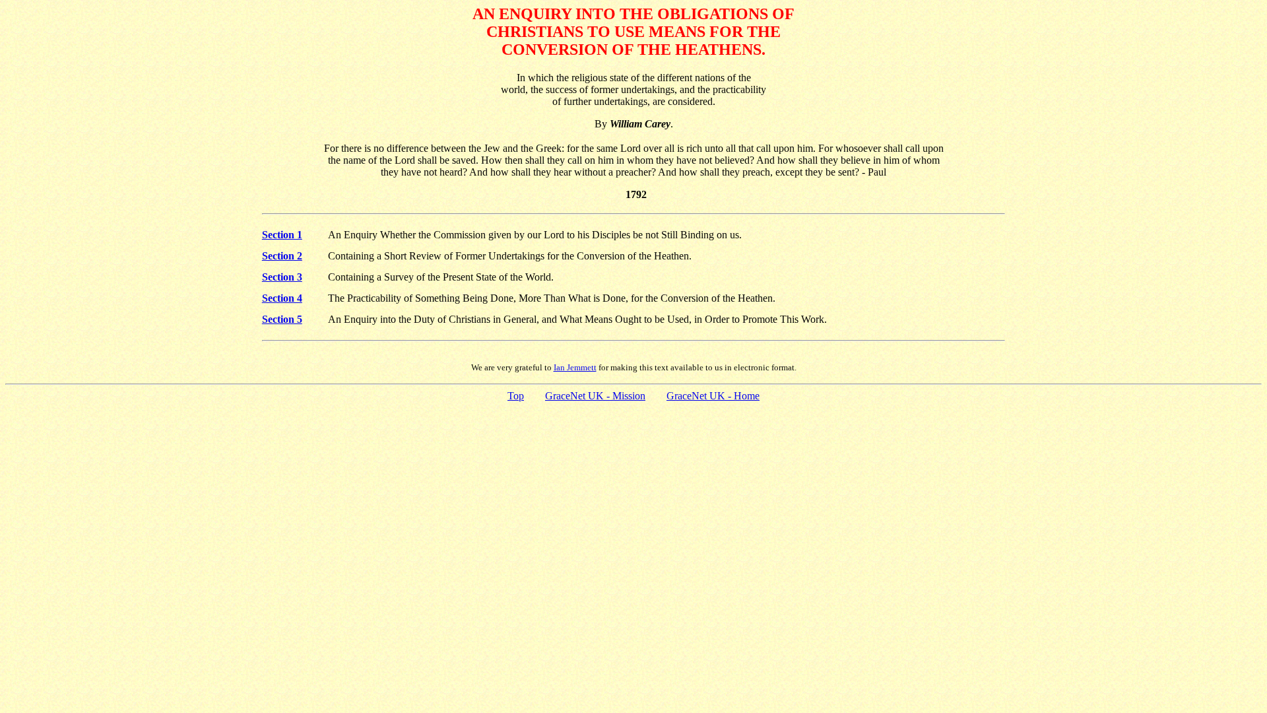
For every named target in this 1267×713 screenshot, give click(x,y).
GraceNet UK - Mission (595, 395)
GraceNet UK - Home (713, 395)
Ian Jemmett (575, 367)
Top (515, 395)
